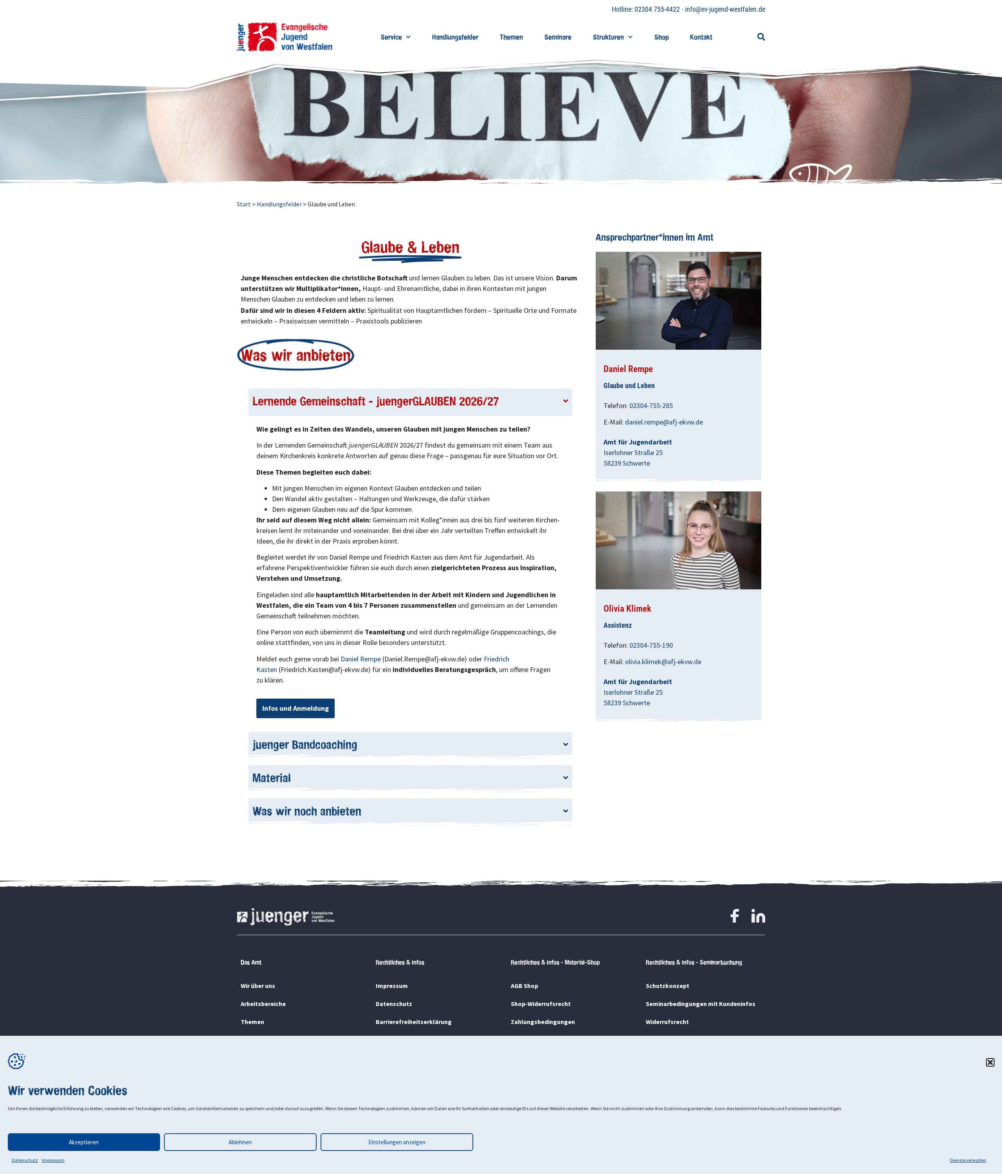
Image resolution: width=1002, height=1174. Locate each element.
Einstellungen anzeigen (396, 1142)
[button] (990, 1062)
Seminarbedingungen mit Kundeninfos (700, 1004)
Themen (511, 37)
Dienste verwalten (968, 1160)
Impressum (53, 1160)
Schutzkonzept (667, 986)
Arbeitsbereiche (263, 1004)
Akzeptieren (84, 1142)
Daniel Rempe (361, 658)
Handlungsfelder (455, 37)
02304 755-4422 (657, 9)
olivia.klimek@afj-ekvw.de (663, 661)
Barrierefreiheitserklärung (414, 1022)
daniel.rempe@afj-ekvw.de (664, 421)
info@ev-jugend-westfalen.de (725, 9)
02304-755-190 (651, 645)
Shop (661, 37)
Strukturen (608, 37)
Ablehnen (240, 1142)
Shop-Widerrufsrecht (541, 1004)
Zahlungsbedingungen (543, 1022)
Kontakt (701, 37)
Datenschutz (25, 1160)
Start (244, 204)
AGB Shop (524, 986)
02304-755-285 (651, 405)
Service (391, 37)
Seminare (557, 37)
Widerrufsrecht (667, 1022)
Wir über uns (258, 986)
